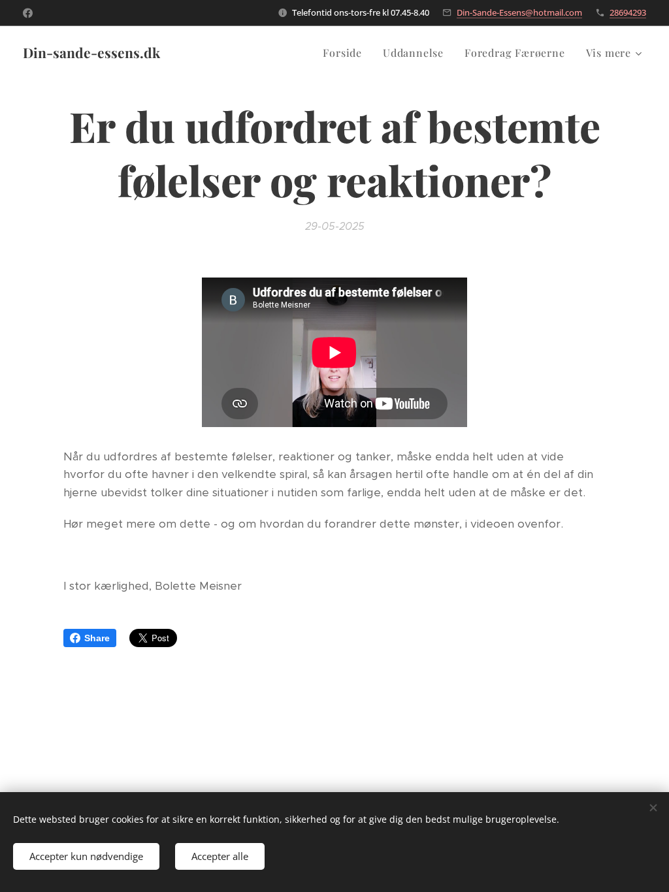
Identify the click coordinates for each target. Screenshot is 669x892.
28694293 (628, 12)
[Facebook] (28, 13)
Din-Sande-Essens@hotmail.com (519, 12)
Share (97, 638)
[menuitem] (345, 53)
